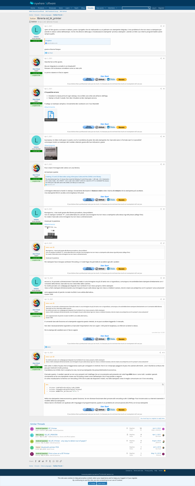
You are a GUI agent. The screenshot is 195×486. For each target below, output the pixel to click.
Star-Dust (36, 69)
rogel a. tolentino (40, 430)
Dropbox (48, 40)
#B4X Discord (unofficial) (36, 11)
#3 (164, 89)
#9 (164, 299)
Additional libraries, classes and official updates (61, 437)
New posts (100, 8)
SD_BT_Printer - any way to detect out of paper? (68, 441)
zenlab (37, 449)
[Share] (161, 26)
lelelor (34, 21)
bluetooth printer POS (50, 447)
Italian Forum (50, 449)
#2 (164, 58)
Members (111, 8)
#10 (163, 352)
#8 (164, 278)
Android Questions (58, 430)
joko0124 (158, 442)
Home (33, 8)
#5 (164, 164)
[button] (41, 8)
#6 (164, 209)
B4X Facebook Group (52, 11)
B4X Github (63, 11)
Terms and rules (138, 470)
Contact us (129, 470)
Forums (90, 8)
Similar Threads (53, 22)
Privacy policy (149, 470)
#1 (164, 26)
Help (155, 470)
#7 (164, 243)
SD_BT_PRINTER (51, 434)
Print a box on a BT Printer (59, 453)
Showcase (52, 8)
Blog (83, 8)
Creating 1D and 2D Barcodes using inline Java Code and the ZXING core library (73, 177)
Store (61, 8)
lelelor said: (49, 247)
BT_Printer (53, 428)
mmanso (37, 443)
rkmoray (37, 455)
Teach (76, 8)
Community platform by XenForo (97, 474)
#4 (164, 136)
